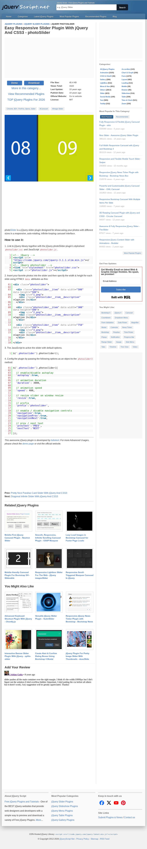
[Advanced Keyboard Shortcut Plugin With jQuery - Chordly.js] (18, 602)
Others (103, 90)
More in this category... (26, 88)
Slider (13, 230)
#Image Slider (57, 109)
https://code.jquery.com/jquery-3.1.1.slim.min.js (49, 260)
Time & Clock (127, 100)
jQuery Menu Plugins (62, 811)
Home (8, 16)
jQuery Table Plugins (62, 815)
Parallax (116, 332)
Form (124, 76)
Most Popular (106, 117)
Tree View (124, 347)
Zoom (124, 104)
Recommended (122, 117)
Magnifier (135, 323)
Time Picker (128, 332)
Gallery (103, 80)
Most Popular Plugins (69, 16)
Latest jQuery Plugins (43, 16)
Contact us (129, 817)
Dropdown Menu (121, 318)
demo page (28, 443)
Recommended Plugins (95, 16)
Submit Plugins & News (110, 817)
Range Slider (106, 342)
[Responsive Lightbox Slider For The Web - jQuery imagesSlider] (49, 558)
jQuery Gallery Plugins (62, 820)
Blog (115, 16)
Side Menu (130, 342)
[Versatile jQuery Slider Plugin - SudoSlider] (49, 602)
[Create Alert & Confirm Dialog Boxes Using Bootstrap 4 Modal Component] (49, 639)
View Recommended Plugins (26, 93)
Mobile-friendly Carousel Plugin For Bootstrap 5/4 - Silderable (17, 575)
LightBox (103, 83)
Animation (104, 73)
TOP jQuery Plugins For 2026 (26, 99)
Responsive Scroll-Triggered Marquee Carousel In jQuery (79, 575)
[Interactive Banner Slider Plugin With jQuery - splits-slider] (18, 639)
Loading (125, 83)
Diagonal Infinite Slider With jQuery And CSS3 (34, 496)
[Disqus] (49, 705)
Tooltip (102, 104)
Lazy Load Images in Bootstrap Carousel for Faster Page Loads (77, 538)
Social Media (105, 97)
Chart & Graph (127, 73)
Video (135, 347)
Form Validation (107, 323)
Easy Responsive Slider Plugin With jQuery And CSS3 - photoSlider (46, 30)
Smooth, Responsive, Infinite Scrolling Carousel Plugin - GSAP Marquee (48, 538)
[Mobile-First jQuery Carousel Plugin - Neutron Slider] (18, 521)
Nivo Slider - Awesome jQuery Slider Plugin (118, 135)
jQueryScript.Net (67, 839)
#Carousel (44, 109)
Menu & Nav (105, 86)
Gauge (118, 342)
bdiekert (55, 440)
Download (33, 83)
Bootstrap (105, 332)
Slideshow (126, 93)
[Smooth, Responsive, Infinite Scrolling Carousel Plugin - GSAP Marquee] (49, 521)
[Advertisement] (49, 58)
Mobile (124, 86)
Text (102, 100)
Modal (103, 327)
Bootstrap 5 (105, 313)
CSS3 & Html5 (106, 76)
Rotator (125, 90)
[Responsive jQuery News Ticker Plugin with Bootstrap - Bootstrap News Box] (79, 602)
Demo (14, 83)
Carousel (129, 313)
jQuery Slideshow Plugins (64, 806)
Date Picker (122, 323)
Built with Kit (120, 297)
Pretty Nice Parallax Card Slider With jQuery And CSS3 (39, 493)
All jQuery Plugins (107, 69)
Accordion (126, 69)
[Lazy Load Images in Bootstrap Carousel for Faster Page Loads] (79, 521)
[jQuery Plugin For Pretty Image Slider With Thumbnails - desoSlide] (79, 639)
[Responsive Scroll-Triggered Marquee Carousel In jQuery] (79, 558)
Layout (124, 80)
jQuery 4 (118, 313)
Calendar (114, 327)
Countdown (106, 318)
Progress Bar (129, 337)
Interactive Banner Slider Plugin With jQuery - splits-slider (18, 656)
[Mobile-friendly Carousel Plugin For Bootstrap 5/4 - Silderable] (18, 558)
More (38, 820)
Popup (104, 337)
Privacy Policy (82, 839)
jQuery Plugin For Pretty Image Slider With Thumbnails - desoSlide (77, 656)
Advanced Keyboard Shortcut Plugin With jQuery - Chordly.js (18, 619)
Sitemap (94, 839)
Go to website (75, 96)
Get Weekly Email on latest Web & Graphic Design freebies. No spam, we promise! (120, 271)
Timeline (113, 347)
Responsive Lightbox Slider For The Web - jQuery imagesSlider (48, 575)
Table (124, 97)
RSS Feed (104, 839)
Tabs (103, 347)
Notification (115, 337)
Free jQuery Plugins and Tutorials (27, 5)
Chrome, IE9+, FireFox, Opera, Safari (21, 109)
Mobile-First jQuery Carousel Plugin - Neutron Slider (17, 538)
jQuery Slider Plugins (62, 801)
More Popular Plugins (132, 253)
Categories (23, 16)
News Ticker (127, 327)
